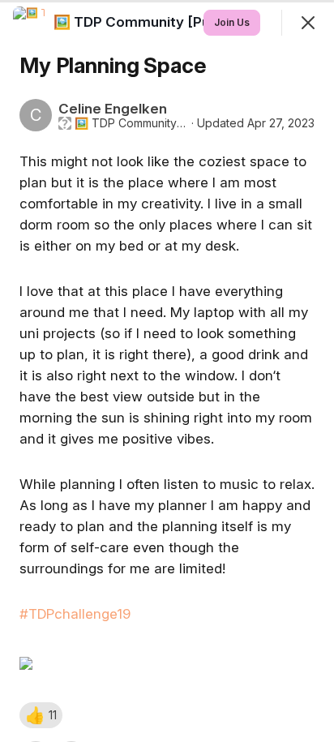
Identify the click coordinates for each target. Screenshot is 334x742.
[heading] (171, 22)
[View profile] (29, 22)
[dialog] (167, 371)
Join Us (232, 22)
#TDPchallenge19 (75, 614)
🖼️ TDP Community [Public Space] (131, 123)
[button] (40, 715)
